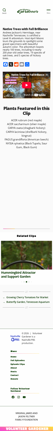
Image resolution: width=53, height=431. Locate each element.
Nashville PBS (28, 339)
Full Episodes (18, 360)
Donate (14, 379)
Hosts (14, 372)
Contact (14, 375)
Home (14, 357)
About (14, 368)
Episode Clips (18, 364)
